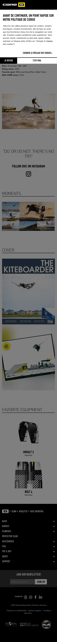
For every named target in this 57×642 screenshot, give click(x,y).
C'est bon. (37, 60)
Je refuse (8, 60)
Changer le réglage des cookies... (38, 53)
